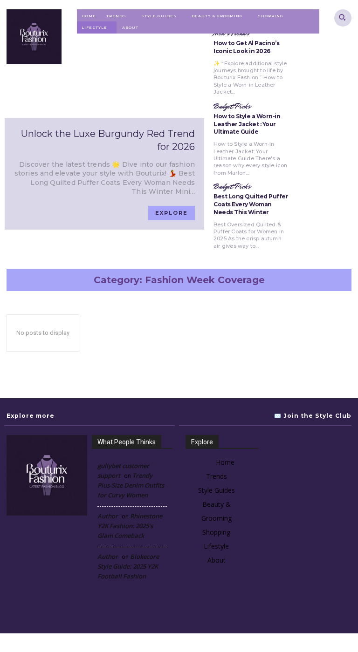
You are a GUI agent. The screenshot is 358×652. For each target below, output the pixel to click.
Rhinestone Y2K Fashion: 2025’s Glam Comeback (129, 526)
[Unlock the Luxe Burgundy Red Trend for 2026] (104, 73)
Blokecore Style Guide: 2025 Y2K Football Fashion (128, 566)
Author (107, 516)
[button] (342, 17)
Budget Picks (232, 106)
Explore (171, 213)
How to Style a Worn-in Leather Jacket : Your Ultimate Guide (246, 124)
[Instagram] (283, 449)
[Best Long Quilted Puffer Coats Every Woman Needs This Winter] (325, 216)
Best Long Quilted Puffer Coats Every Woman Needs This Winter (250, 204)
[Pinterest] (311, 449)
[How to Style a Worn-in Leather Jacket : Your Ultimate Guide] (325, 136)
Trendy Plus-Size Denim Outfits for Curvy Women (130, 485)
